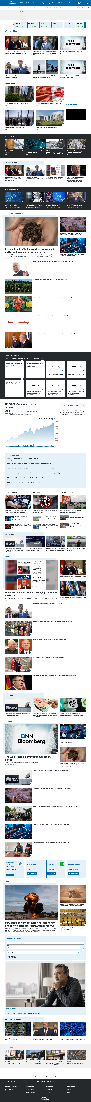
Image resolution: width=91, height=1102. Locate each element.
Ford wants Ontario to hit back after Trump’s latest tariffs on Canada (49, 639)
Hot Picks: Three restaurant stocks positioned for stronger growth (45, 511)
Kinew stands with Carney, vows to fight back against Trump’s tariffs (49, 657)
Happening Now (14, 455)
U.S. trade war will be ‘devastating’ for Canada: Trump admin (15, 76)
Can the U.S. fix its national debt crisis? (14, 151)
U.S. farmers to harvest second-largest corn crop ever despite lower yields (51, 279)
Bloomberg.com (39, 358)
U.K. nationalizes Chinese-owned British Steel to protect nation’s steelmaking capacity (54, 333)
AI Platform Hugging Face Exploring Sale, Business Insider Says (34, 393)
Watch (60, 3)
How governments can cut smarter (15, 127)
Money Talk (50, 864)
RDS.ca (68, 1092)
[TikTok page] (9, 1081)
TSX (21, 3)
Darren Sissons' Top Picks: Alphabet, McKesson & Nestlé (34, 204)
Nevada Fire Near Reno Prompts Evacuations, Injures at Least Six (76, 374)
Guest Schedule (31, 864)
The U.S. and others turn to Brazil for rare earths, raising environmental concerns (71, 233)
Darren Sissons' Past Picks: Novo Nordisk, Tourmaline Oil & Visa (55, 204)
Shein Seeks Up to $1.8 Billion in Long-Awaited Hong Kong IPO (55, 374)
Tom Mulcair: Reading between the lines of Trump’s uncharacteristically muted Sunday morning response (75, 179)
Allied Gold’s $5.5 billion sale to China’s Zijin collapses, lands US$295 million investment (72, 904)
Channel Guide (48, 1076)
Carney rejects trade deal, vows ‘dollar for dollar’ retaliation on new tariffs (44, 76)
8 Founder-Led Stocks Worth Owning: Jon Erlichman (34, 549)
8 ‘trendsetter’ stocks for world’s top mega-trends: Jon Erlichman (55, 549)
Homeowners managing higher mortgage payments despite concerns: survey (34, 1063)
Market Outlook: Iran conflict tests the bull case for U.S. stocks (23, 525)
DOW (34, 3)
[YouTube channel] (12, 1081)
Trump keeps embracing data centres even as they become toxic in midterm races (45, 1038)
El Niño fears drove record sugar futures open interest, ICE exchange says (72, 254)
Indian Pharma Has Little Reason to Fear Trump (13, 383)
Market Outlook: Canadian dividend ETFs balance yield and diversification (22, 518)
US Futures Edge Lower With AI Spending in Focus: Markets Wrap (35, 365)
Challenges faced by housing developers (47, 127)
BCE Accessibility (9, 1089)
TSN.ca (48, 1092)
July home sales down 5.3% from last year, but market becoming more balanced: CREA (55, 1063)
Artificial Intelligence (81, 7)
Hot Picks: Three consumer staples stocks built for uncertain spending (50, 526)
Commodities (70, 7)
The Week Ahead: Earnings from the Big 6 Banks (71, 52)
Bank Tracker (29, 7)
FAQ (43, 1076)
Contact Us (7, 1090)
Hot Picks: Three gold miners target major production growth (50, 517)
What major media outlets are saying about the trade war (54, 177)
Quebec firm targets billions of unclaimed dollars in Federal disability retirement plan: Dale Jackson (45, 715)
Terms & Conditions (30, 1092)
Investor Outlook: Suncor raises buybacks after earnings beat (77, 516)
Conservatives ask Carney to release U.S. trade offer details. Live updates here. (16, 52)
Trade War (21, 7)
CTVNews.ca (49, 1089)
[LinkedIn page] (14, 1081)
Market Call (68, 3)
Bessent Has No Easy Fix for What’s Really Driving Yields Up (14, 365)
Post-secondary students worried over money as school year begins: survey (51, 842)
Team (54, 1076)
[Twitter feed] (6, 1081)
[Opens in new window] (45, 985)
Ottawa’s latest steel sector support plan (16, 103)
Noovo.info (69, 1089)
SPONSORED (9, 1011)
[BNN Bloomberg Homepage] (12, 3)
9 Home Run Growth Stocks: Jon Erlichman (76, 549)
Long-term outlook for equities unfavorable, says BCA (34, 151)
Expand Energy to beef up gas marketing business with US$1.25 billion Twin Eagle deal (54, 297)
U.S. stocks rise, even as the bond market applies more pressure (71, 741)
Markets (56, 7)
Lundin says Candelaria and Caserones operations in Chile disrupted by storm (52, 315)
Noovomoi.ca (70, 1090)
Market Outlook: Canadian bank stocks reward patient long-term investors (16, 511)
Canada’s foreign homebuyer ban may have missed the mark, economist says (14, 1063)
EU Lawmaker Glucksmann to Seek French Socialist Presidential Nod (76, 393)
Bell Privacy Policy (30, 1089)
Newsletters (37, 7)
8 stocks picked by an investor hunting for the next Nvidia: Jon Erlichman (14, 550)
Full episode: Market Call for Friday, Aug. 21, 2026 (13, 204)
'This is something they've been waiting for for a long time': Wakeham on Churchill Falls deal (55, 152)
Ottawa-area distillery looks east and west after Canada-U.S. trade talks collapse (52, 621)
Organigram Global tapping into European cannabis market (75, 151)
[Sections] (4, 2)
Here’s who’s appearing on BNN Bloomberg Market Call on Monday (72, 76)
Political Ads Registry (30, 1090)
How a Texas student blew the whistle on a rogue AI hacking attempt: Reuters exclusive (72, 1038)
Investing (41, 3)
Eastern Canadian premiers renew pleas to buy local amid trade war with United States (73, 598)
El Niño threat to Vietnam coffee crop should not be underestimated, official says (72, 764)
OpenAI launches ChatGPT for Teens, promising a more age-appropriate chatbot (72, 714)
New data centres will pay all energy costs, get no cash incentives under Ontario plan (53, 261)
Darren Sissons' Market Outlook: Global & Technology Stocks (76, 204)
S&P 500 (27, 3)
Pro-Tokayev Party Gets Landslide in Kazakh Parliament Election (54, 393)
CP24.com (48, 1090)
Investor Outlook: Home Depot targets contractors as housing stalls (70, 511)
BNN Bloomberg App (13, 7)
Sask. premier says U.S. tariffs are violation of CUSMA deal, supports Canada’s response (54, 675)
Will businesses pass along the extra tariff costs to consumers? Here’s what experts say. (44, 53)
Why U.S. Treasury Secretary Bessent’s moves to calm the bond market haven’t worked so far (55, 806)
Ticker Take (50, 7)
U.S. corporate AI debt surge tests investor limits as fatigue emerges (17, 1038)
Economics (63, 7)
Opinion (43, 7)
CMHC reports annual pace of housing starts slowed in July (75, 1062)
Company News (51, 3)
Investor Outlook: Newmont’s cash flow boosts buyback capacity (77, 525)
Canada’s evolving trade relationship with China (49, 103)
